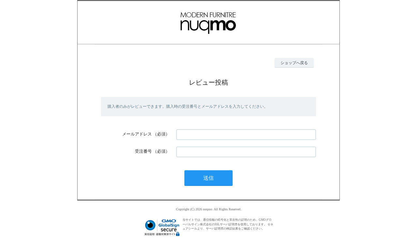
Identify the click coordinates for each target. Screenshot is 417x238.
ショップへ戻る (294, 63)
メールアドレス (137, 134)
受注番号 (143, 151)
